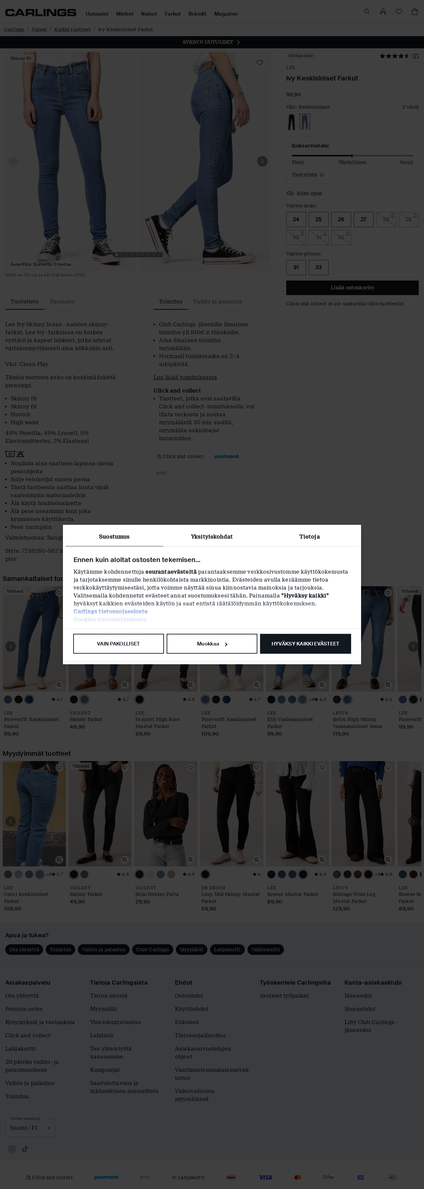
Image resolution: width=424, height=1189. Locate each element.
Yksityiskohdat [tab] (212, 537)
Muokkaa (208, 644)
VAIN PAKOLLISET (118, 644)
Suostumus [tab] (114, 537)
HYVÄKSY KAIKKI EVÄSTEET (306, 644)
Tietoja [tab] (309, 537)
